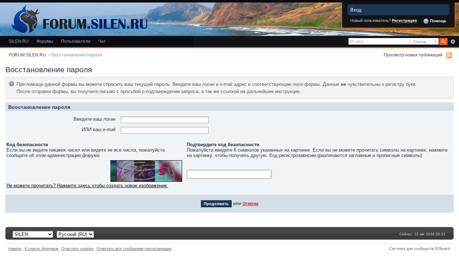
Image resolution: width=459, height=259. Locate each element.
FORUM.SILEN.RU (27, 54)
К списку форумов (41, 248)
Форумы (45, 41)
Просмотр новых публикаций (413, 54)
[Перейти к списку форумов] (78, 17)
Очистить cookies (77, 248)
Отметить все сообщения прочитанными (133, 248)
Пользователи (75, 41)
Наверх (15, 248)
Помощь (437, 21)
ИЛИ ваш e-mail (98, 129)
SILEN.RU (19, 41)
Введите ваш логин (94, 119)
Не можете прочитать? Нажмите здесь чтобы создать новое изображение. (87, 185)
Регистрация (404, 20)
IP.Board (442, 248)
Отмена (250, 203)
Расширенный (452, 41)
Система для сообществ (411, 248)
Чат (102, 41)
